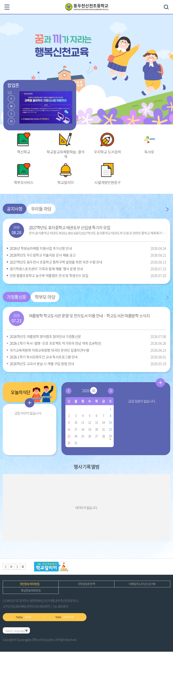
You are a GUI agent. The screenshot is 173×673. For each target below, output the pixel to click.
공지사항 (14, 208)
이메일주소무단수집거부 (142, 584)
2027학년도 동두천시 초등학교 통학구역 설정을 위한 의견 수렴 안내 (88, 261)
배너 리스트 (23, 567)
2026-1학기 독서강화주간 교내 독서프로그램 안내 (88, 356)
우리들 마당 (41, 208)
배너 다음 (17, 567)
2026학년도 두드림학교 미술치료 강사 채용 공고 (88, 255)
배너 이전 (5, 567)
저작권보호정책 (86, 584)
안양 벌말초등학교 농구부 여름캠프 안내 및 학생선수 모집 (88, 275)
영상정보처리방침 (31, 590)
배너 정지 (11, 567)
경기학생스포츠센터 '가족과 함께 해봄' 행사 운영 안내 (88, 268)
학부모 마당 (45, 297)
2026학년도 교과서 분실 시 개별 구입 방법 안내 (88, 363)
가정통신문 (16, 297)
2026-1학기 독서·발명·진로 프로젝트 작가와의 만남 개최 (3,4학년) (88, 343)
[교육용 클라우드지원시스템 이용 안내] (45, 107)
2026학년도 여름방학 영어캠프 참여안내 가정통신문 (88, 336)
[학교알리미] (51, 567)
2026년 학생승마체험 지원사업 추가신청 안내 (88, 248)
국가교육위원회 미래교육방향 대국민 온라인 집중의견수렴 (88, 350)
